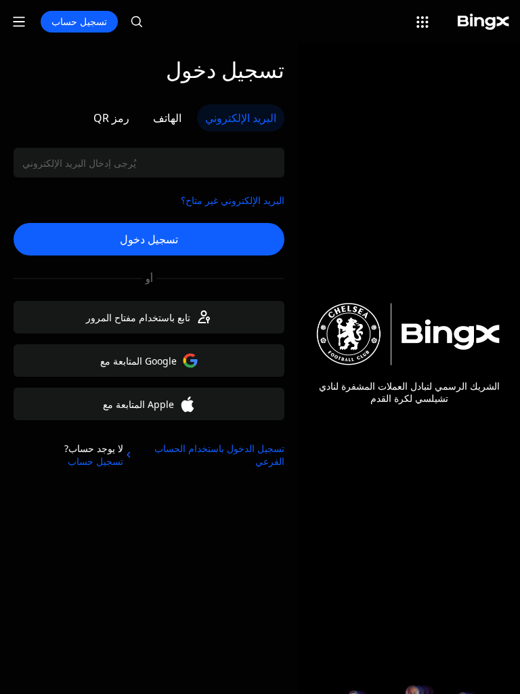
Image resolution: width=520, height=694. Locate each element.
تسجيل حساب (79, 21)
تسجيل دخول (149, 239)
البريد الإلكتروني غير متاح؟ (232, 200)
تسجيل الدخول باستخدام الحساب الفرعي (219, 455)
